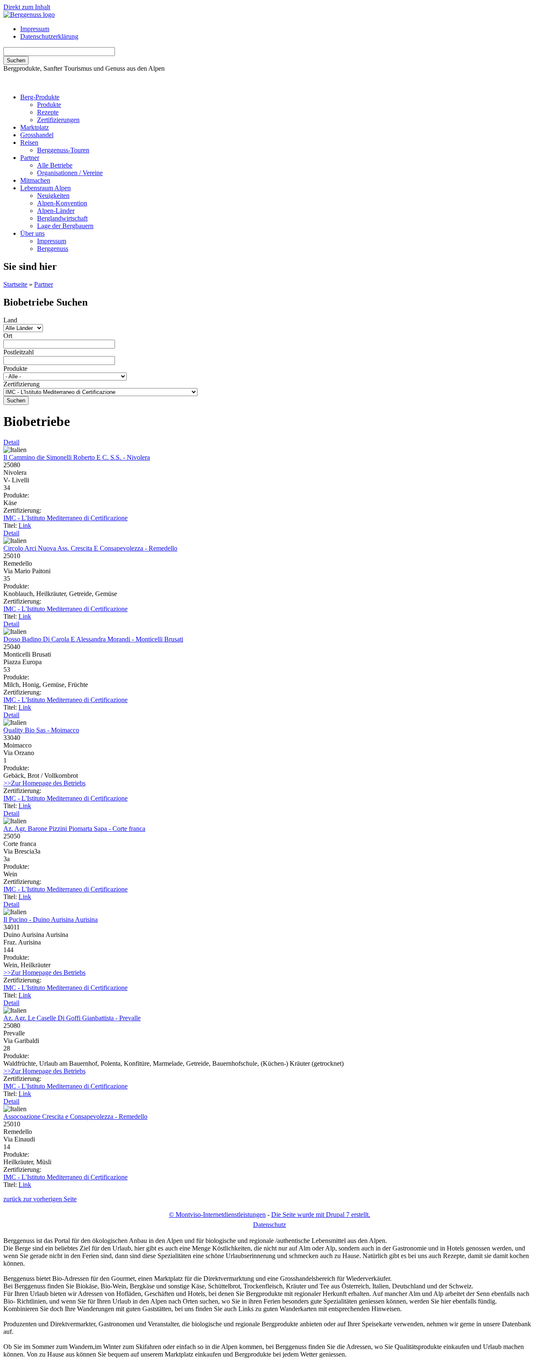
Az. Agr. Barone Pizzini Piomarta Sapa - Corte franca (74, 828)
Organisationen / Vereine (70, 172)
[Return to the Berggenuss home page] (29, 14)
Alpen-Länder (56, 210)
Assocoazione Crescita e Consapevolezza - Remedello (75, 1116)
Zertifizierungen (58, 119)
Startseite (15, 284)
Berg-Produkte (39, 97)
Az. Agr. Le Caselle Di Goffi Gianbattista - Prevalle (72, 1018)
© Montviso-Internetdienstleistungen (217, 1214)
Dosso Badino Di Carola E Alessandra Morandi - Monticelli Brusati (93, 639)
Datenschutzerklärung (49, 36)
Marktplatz (34, 127)
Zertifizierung (21, 384)
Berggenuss (52, 248)
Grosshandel (36, 134)
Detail (11, 442)
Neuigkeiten (53, 195)
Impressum (34, 28)
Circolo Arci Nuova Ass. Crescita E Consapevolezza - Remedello (90, 548)
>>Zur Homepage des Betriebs (44, 783)
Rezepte (48, 112)
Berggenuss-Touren (63, 150)
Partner (29, 157)
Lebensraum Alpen (45, 188)
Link (25, 525)
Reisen (29, 142)
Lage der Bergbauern (65, 225)
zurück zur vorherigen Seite (40, 1199)
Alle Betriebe (54, 165)
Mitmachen (35, 180)
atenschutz (269, 1224)
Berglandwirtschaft (62, 218)
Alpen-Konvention (62, 203)
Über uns (32, 233)
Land (10, 320)
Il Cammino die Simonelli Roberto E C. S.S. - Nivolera (76, 457)
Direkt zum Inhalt (26, 7)
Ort (7, 335)
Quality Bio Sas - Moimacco (41, 730)
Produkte (49, 104)
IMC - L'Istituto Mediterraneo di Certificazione (65, 518)
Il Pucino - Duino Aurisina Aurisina (50, 919)
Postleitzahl (18, 352)
